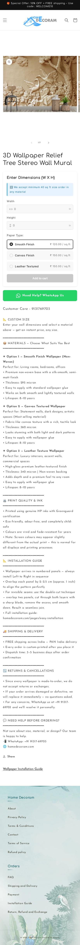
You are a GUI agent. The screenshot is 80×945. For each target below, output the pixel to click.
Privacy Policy (17, 817)
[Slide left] (31, 142)
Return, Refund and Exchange (27, 912)
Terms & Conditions (21, 826)
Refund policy (17, 852)
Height (11, 217)
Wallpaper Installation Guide (23, 769)
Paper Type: (15, 235)
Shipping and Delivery (22, 886)
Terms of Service (19, 843)
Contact (13, 834)
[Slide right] (48, 142)
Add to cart (40, 278)
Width (11, 201)
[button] (5, 20)
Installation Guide (20, 903)
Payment (13, 894)
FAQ (11, 877)
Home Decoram (35, 937)
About (12, 808)
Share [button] (11, 756)
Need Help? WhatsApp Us (43, 295)
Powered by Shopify (51, 937)
